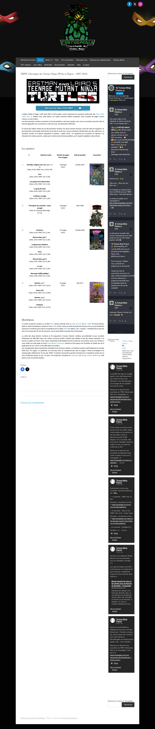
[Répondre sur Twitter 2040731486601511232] (111, 321)
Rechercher (128, 77)
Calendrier (70, 65)
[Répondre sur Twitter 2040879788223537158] (111, 159)
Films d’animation (67, 60)
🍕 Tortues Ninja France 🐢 (121, 110)
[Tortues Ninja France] (114, 340)
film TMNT (88, 324)
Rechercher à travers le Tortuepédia (120, 73)
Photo (116, 405)
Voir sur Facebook (115, 409)
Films (57, 60)
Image (98, 355)
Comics (40, 60)
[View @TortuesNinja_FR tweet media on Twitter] (121, 314)
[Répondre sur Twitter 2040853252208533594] (111, 292)
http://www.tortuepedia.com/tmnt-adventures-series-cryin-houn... (121, 204)
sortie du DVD (76, 324)
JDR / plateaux (26, 65)
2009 (65, 329)
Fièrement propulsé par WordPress (33, 718)
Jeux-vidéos (37, 65)
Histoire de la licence (28, 60)
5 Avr (116, 114)
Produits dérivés (118, 60)
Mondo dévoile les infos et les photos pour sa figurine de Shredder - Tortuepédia (122, 583)
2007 (52, 324)
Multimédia (48, 65)
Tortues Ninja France (121, 367)
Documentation (59, 65)
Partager (114, 411)
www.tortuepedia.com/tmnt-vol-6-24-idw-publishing (120, 505)
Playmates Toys (81, 60)
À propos (86, 65)
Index (79, 65)
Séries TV (48, 60)
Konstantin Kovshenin (69, 718)
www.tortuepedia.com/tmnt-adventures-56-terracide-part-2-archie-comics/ (121, 399)
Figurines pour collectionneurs (100, 60)
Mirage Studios (87, 355)
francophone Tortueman (56, 343)
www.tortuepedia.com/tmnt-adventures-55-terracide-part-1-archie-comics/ (121, 657)
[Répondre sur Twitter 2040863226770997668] (111, 213)
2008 (54, 326)
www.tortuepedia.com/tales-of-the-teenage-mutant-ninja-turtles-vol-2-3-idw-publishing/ (121, 521)
